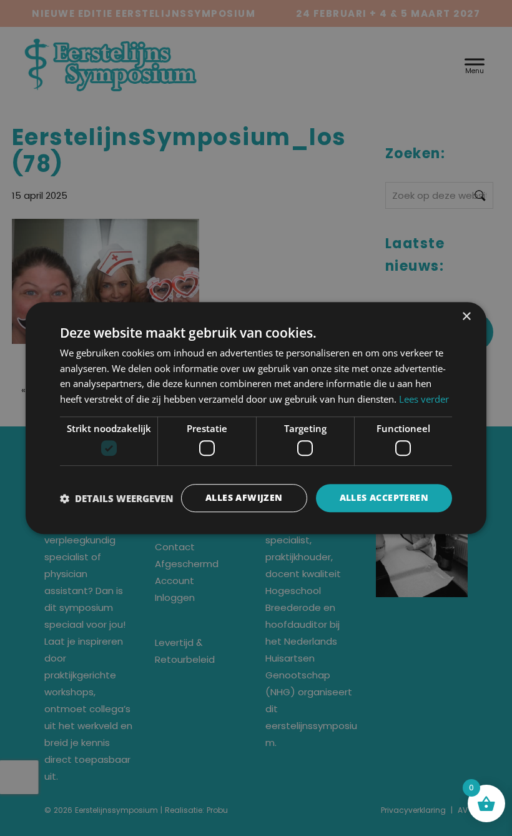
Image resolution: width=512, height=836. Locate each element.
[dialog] (256, 418)
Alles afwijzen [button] (244, 498)
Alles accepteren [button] (384, 498)
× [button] (466, 316)
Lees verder (424, 399)
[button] (117, 498)
